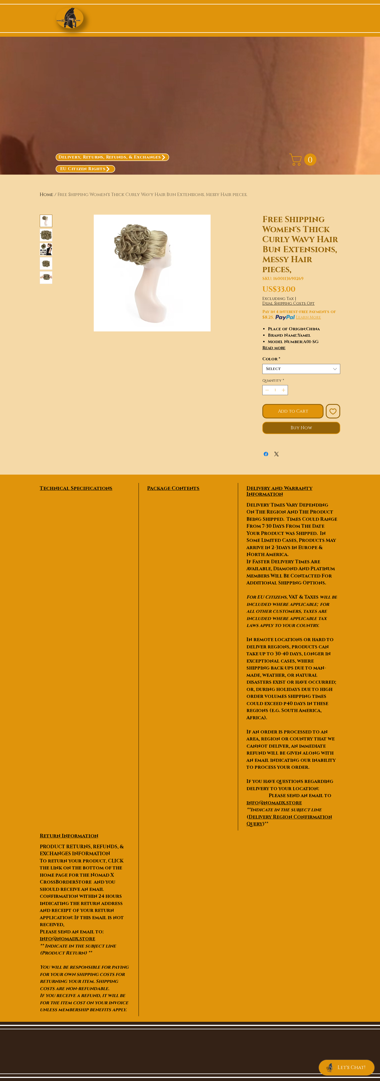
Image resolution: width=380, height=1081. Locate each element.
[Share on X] (276, 454)
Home (46, 195)
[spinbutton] (275, 390)
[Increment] (284, 390)
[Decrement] (266, 390)
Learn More (308, 317)
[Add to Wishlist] (333, 411)
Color (271, 359)
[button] (304, 159)
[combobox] (301, 369)
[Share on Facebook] (266, 454)
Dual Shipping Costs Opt (288, 303)
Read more (273, 348)
